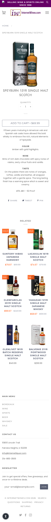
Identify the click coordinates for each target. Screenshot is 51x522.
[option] (25, 64)
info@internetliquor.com (14, 453)
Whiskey (7, 421)
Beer (5, 417)
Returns (25, 506)
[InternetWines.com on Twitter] (20, 515)
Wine (5, 408)
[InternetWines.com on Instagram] (30, 515)
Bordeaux (8, 404)
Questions (14, 502)
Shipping (27, 502)
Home (5, 26)
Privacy (38, 502)
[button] (5, 516)
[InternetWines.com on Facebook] (25, 515)
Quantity (25, 102)
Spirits (6, 413)
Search (42, 498)
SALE (5, 425)
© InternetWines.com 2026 (20, 498)
